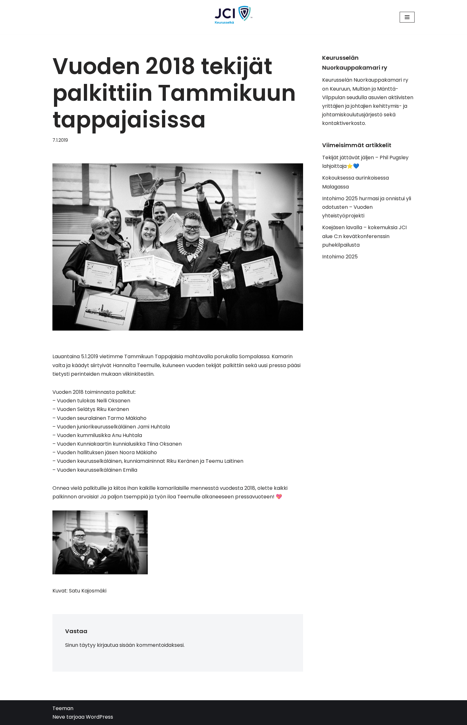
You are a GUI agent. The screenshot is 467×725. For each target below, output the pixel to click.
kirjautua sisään (116, 645)
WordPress (99, 717)
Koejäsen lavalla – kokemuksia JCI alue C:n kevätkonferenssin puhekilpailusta (364, 236)
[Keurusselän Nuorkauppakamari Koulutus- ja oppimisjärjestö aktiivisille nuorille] (233, 17)
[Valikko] (407, 17)
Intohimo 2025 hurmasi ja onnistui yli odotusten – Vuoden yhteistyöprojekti (366, 207)
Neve (58, 717)
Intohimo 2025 (340, 256)
